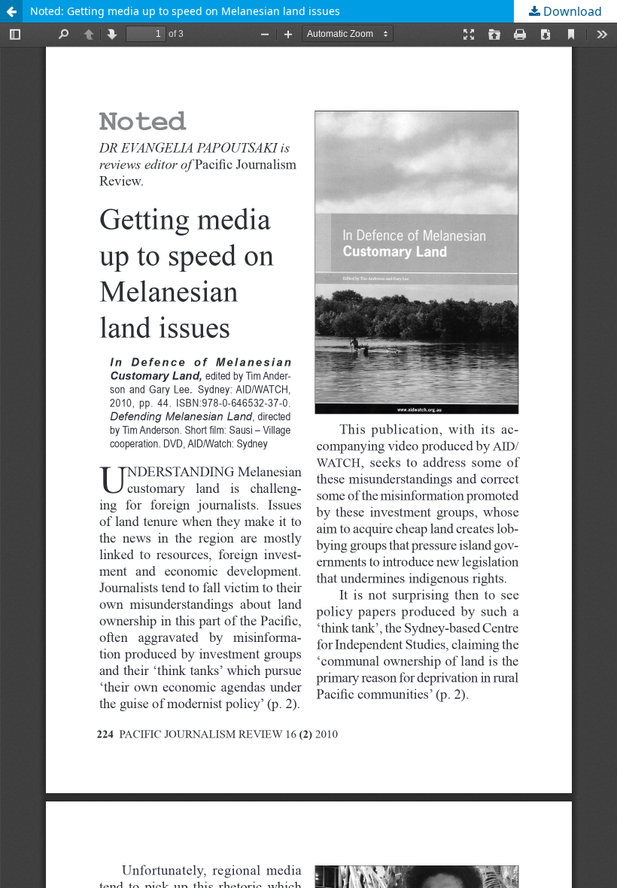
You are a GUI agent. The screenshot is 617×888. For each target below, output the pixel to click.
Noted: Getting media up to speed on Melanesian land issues (185, 11)
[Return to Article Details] (11, 11)
